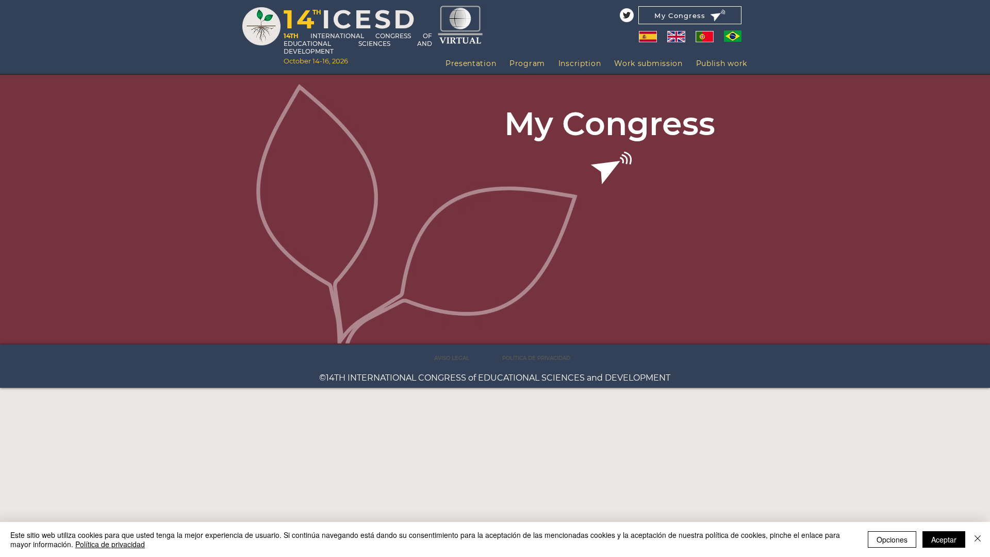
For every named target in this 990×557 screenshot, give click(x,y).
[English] (676, 36)
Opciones (892, 539)
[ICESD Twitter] (627, 15)
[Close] (977, 539)
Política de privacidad (110, 544)
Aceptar (943, 539)
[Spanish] (648, 36)
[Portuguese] (704, 36)
